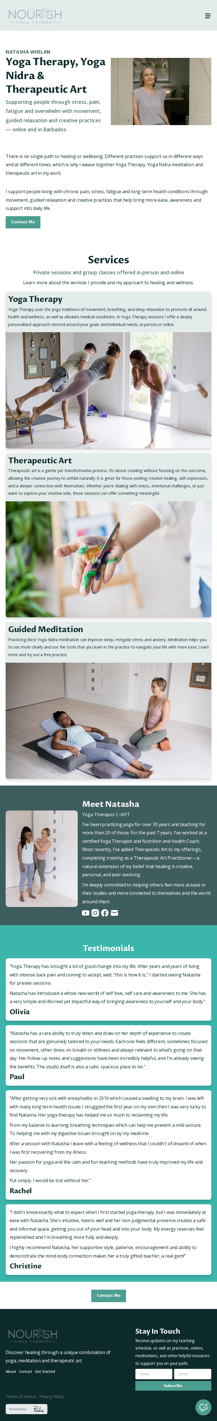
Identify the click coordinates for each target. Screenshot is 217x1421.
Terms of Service (21, 1396)
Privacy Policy (51, 1396)
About (11, 1371)
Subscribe (173, 1385)
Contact (25, 1371)
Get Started (45, 1371)
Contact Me (23, 222)
